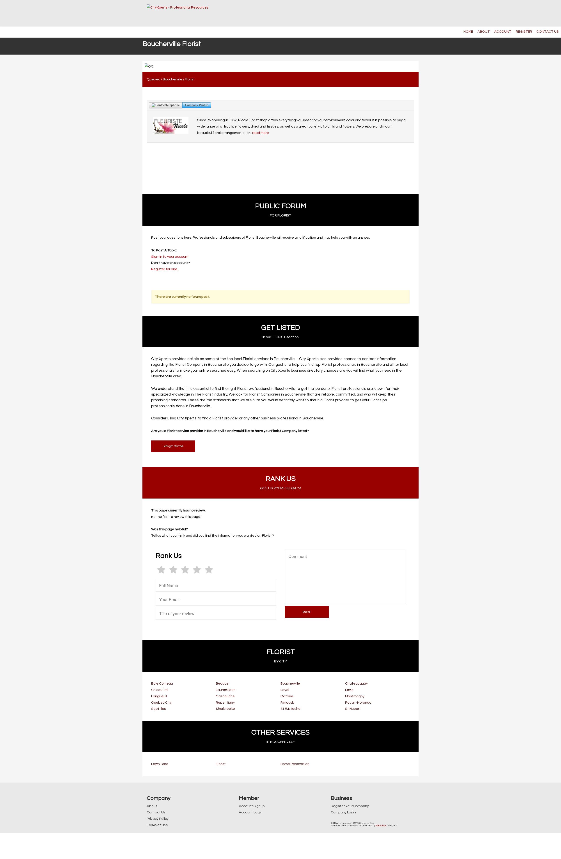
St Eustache (290, 708)
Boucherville (172, 79)
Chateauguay (356, 683)
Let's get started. (173, 446)
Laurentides (225, 690)
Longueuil (159, 696)
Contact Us (156, 812)
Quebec (153, 79)
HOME (468, 31)
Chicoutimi (159, 690)
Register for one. (164, 269)
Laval (284, 690)
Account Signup (252, 806)
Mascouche (225, 696)
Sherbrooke (225, 708)
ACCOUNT (502, 31)
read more (260, 133)
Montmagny (354, 696)
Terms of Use (157, 825)
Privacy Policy (158, 818)
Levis (349, 690)
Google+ (392, 825)
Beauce (222, 683)
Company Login (343, 812)
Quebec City (161, 702)
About (152, 806)
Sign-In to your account (170, 256)
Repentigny (225, 702)
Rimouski (287, 702)
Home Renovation (294, 764)
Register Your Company (350, 806)
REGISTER (524, 31)
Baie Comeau (162, 683)
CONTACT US (547, 31)
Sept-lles (158, 708)
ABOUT (484, 31)
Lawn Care (159, 764)
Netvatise (381, 825)
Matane (286, 696)
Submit (306, 612)
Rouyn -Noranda (358, 702)
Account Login (250, 812)
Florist (190, 79)
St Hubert (353, 708)
